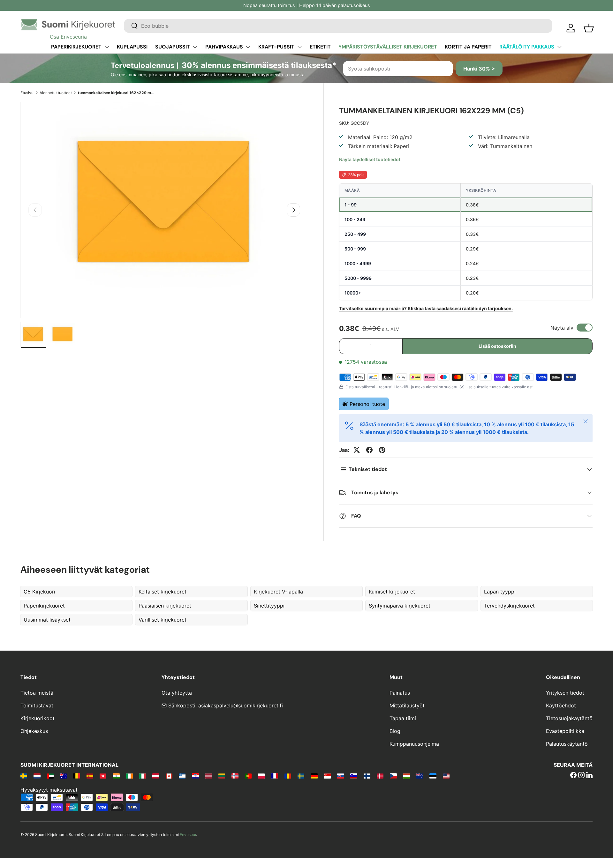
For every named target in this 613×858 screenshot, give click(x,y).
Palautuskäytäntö (567, 744)
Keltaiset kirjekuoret (162, 591)
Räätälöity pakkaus (526, 46)
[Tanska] (380, 775)
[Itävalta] (155, 775)
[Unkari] (406, 775)
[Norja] (234, 775)
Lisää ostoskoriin (497, 346)
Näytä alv (561, 328)
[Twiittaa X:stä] (356, 450)
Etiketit (320, 46)
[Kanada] (169, 775)
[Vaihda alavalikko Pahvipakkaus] (248, 47)
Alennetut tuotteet (56, 92)
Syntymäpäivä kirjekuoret (399, 605)
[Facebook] (573, 775)
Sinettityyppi (269, 605)
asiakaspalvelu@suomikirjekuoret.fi (240, 705)
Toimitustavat (36, 705)
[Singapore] (327, 775)
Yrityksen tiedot (565, 693)
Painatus (400, 693)
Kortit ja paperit (468, 46)
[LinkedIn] (589, 775)
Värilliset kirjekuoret (162, 619)
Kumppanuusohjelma (414, 744)
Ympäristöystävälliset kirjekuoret (387, 46)
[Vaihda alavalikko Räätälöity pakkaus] (559, 47)
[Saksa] (314, 775)
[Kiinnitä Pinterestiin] (382, 450)
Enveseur (188, 834)
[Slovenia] (353, 775)
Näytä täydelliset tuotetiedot (369, 159)
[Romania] (287, 775)
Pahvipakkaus (224, 46)
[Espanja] (90, 775)
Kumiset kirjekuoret (392, 591)
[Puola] (261, 775)
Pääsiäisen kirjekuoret (165, 605)
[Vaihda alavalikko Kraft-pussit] (299, 47)
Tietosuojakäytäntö (569, 718)
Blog (395, 731)
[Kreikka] (182, 775)
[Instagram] (581, 775)
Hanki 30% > (479, 68)
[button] (589, 28)
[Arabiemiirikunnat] (50, 775)
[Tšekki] (393, 775)
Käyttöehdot (561, 705)
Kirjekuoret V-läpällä (278, 591)
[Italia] (142, 775)
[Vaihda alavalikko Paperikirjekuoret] (106, 47)
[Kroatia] (195, 775)
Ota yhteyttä (177, 693)
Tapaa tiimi (403, 718)
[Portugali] (248, 775)
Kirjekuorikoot (37, 718)
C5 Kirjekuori (39, 591)
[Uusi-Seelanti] (419, 775)
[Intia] (116, 775)
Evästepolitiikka (565, 731)
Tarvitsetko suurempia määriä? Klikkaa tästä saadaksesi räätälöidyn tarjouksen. (426, 308)
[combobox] (338, 26)
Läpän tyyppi (500, 591)
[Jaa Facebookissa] (369, 450)
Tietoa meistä (36, 693)
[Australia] (63, 775)
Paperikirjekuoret (76, 46)
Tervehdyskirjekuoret (509, 605)
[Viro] (432, 775)
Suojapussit (172, 46)
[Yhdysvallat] (446, 775)
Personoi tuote (367, 404)
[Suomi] (367, 775)
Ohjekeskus (34, 731)
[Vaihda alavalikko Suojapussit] (195, 47)
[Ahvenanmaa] (23, 775)
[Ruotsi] (301, 775)
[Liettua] (221, 775)
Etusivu (27, 92)
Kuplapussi (132, 46)
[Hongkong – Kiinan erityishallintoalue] (103, 775)
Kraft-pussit (276, 46)
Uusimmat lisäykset (47, 619)
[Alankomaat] (37, 775)
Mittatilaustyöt (407, 705)
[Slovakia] (340, 775)
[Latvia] (208, 775)
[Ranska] (274, 775)
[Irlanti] (129, 775)
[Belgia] (76, 775)
